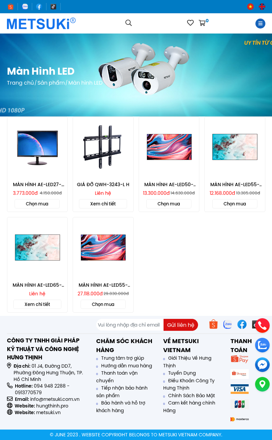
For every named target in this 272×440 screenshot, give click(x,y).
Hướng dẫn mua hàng (126, 365)
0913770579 (28, 392)
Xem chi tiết (103, 204)
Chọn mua (37, 204)
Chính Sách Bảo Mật (191, 395)
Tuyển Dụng (181, 373)
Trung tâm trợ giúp (122, 358)
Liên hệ (103, 193)
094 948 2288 (50, 386)
